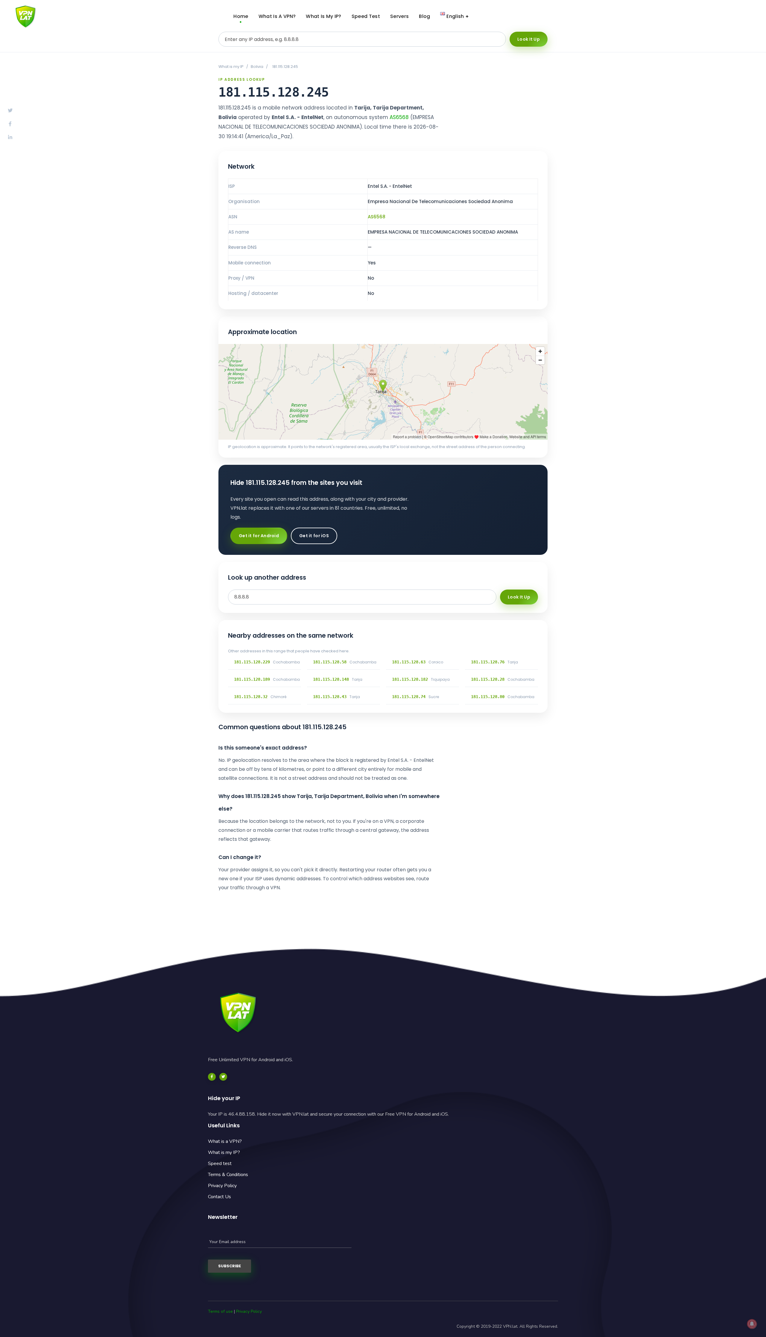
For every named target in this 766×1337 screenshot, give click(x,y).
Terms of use (220, 1311)
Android (691, 16)
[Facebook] (212, 1077)
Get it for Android (259, 536)
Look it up (528, 39)
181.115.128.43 (329, 696)
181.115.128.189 (252, 679)
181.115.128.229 (252, 662)
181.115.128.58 (329, 662)
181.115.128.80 (487, 696)
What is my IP (231, 66)
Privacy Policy (222, 1185)
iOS (737, 16)
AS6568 (399, 117)
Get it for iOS (314, 536)
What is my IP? (224, 1152)
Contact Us (219, 1196)
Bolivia (257, 66)
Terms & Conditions (228, 1174)
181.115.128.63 (408, 662)
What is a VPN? (225, 1141)
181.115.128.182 (410, 679)
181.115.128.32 (251, 696)
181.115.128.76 (487, 662)
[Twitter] (223, 1077)
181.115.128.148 (331, 679)
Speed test (220, 1163)
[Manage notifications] (752, 1324)
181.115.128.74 (408, 696)
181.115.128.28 (487, 679)
